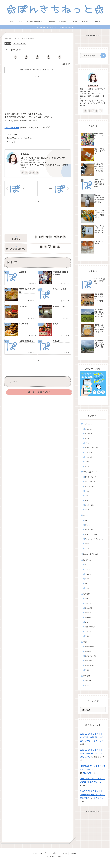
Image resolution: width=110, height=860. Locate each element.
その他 (9, 43)
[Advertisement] (38, 93)
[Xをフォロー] (26, 172)
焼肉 (23, 43)
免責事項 (64, 853)
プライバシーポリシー (51, 853)
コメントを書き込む (39, 392)
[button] (60, 57)
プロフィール (37, 853)
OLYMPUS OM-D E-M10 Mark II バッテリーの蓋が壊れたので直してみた (92, 737)
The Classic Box (12, 128)
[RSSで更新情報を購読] (37, 172)
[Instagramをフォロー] (30, 172)
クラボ (17, 43)
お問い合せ (73, 853)
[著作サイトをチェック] (22, 172)
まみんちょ (25, 154)
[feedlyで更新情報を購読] (33, 172)
